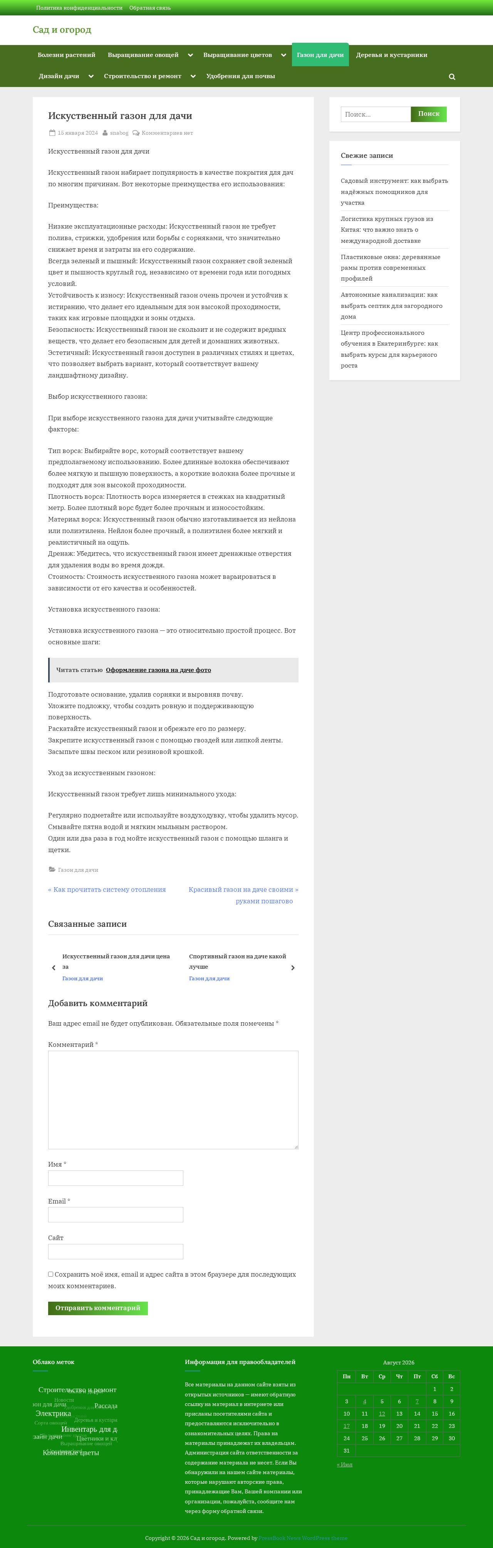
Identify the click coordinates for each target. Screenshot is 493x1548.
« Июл (344, 1464)
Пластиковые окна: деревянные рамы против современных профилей (391, 267)
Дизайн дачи (59, 76)
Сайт (56, 1238)
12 (382, 1413)
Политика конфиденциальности (79, 7)
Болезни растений (67, 54)
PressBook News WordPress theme (303, 1538)
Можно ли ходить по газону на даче (249, 961)
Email (59, 1201)
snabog (119, 132)
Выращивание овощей (143, 54)
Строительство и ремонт (142, 76)
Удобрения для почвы (240, 76)
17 (347, 1425)
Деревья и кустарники (392, 54)
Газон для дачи (320, 54)
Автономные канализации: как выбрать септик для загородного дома (392, 305)
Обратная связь (150, 7)
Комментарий (73, 1044)
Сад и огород (62, 29)
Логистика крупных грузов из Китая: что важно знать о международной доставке (387, 229)
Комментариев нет (167, 133)
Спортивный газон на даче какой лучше (119, 962)
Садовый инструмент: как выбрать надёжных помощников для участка (394, 191)
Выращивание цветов (237, 54)
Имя (57, 1164)
